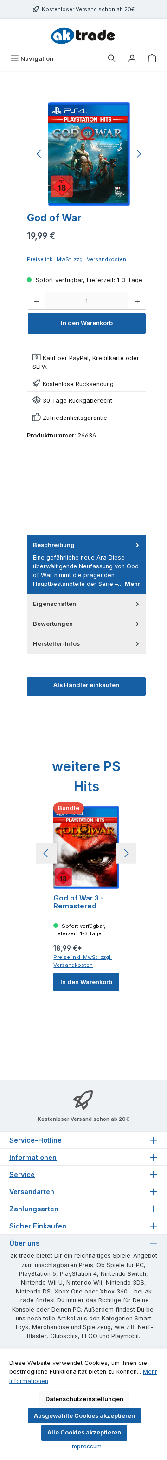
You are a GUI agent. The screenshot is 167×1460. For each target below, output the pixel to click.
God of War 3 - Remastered (78, 902)
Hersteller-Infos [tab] (56, 643)
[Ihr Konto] (132, 58)
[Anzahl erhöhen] (137, 301)
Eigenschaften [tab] (54, 603)
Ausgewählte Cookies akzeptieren (84, 1415)
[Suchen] (112, 58)
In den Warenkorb (87, 323)
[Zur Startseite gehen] (83, 34)
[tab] (86, 564)
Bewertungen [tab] (53, 623)
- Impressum (84, 1446)
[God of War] (89, 154)
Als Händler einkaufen (86, 685)
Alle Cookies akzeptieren (84, 1432)
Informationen (33, 1157)
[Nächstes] (139, 154)
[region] (89, 154)
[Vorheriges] (39, 154)
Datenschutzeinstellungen (84, 1399)
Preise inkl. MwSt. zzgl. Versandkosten (76, 259)
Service (22, 1174)
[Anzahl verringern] (36, 301)
